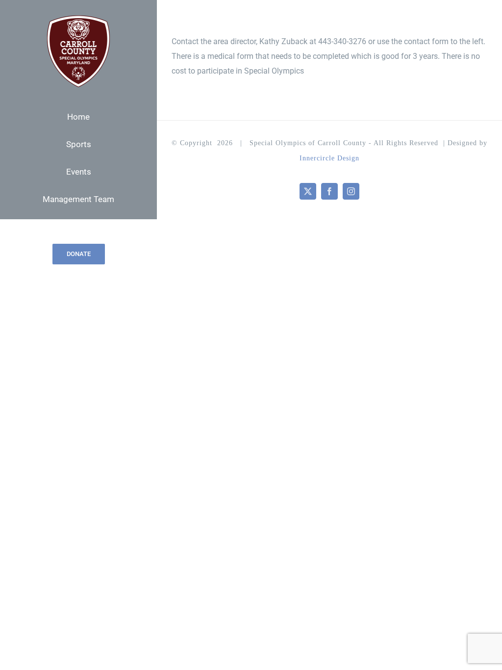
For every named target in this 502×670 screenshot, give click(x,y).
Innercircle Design (329, 158)
